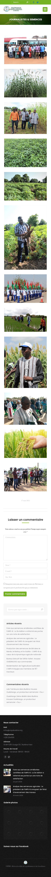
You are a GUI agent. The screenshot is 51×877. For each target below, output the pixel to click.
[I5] (25, 186)
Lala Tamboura (13, 689)
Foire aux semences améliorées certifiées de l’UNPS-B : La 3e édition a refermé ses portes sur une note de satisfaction (25, 631)
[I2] (25, 50)
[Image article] (7, 772)
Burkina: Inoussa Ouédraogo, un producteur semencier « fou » (22, 699)
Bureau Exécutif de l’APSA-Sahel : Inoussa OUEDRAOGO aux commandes (23, 660)
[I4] (25, 118)
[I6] (25, 237)
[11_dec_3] (25, 288)
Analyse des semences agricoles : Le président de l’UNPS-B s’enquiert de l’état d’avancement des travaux (23, 641)
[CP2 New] (25, 362)
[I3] (25, 153)
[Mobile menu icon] (45, 9)
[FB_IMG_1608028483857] (25, 409)
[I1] (25, 83)
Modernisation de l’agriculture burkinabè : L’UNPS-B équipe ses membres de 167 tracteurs (24, 669)
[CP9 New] (25, 477)
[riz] (25, 443)
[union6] (25, 320)
